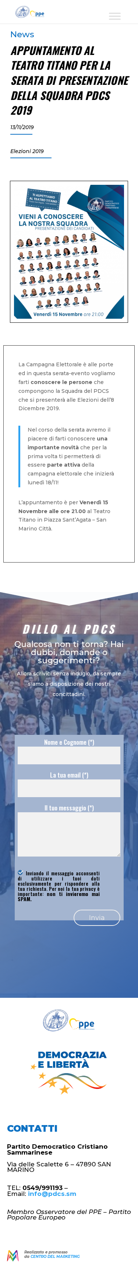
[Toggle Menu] (115, 16)
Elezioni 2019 (27, 151)
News (22, 34)
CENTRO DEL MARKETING (55, 1256)
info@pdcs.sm (52, 1193)
